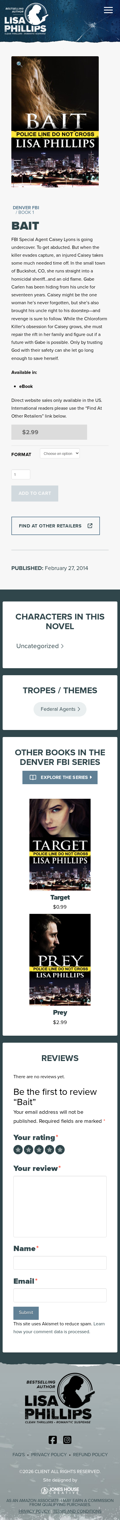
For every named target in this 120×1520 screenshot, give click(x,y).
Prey (60, 1012)
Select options (61, 879)
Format (21, 454)
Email (25, 1281)
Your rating (35, 1137)
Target (60, 897)
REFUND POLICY (90, 1454)
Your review (37, 1168)
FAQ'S (19, 1454)
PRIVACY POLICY (49, 1454)
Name (26, 1248)
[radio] (18, 1149)
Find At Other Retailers (50, 525)
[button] (108, 10)
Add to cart (35, 493)
